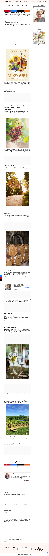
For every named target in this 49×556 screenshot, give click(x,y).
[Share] (1, 276)
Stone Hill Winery (23, 167)
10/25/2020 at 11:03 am (7, 537)
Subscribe (38, 1)
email (20, 44)
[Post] (1, 280)
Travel (17, 466)
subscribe (24, 506)
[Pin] (1, 278)
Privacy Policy (27, 554)
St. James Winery (11, 277)
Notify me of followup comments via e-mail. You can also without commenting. (16, 507)
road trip (15, 16)
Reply (5, 523)
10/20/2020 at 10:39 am (7, 517)
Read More (39, 29)
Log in (30, 554)
